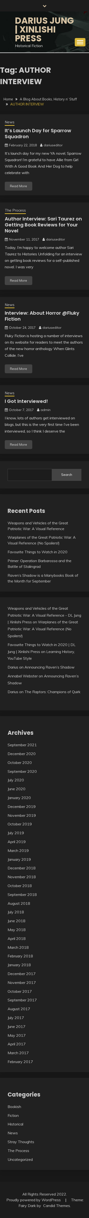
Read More (18, 186)
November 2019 (22, 815)
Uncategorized (20, 1159)
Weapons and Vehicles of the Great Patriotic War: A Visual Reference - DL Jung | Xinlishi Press (44, 615)
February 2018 (20, 956)
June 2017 (16, 1026)
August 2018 (19, 903)
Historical (15, 1124)
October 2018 (20, 885)
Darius (13, 667)
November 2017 (22, 982)
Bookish (14, 1106)
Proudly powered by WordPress (34, 1199)
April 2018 (17, 938)
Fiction (13, 1115)
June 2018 (16, 920)
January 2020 (19, 797)
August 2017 (19, 1008)
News (9, 122)
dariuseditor (53, 145)
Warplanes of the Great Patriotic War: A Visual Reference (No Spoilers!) (43, 629)
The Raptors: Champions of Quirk (52, 691)
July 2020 (16, 780)
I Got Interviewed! (26, 401)
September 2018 (22, 894)
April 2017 (17, 1044)
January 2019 (19, 859)
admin (46, 410)
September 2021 (22, 744)
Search (66, 474)
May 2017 (17, 1035)
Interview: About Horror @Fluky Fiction (42, 316)
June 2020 (16, 788)
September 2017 (22, 1000)
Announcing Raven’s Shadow (49, 667)
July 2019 (16, 832)
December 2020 (22, 753)
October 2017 (20, 991)
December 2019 (22, 806)
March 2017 (18, 1052)
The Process (15, 210)
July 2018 (16, 912)
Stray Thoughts (21, 1141)
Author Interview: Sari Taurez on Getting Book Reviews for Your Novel (43, 224)
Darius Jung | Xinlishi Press (44, 29)
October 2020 (20, 762)
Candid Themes (56, 1205)
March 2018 (18, 947)
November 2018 (22, 876)
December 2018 (22, 868)
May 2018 (17, 929)
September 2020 (22, 771)
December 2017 (22, 973)
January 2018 (19, 964)
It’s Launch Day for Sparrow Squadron (38, 133)
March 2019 (18, 850)
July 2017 (16, 1017)
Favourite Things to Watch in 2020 (37, 551)
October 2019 (20, 824)
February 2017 (20, 1061)
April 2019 (17, 841)
